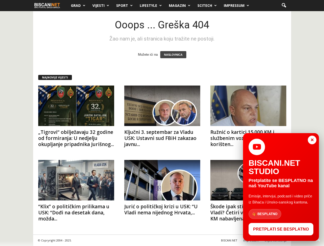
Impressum (234, 5)
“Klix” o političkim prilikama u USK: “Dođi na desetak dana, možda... (73, 212)
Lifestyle (148, 5)
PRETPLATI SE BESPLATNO (281, 229)
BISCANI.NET (229, 240)
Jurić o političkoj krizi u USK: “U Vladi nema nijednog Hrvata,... (161, 209)
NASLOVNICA (173, 54)
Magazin (177, 5)
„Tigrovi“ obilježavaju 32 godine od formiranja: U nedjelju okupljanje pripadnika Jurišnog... (76, 138)
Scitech (204, 5)
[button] (283, 5)
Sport (122, 5)
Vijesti (98, 5)
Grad (76, 5)
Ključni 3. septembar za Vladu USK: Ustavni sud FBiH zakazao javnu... (160, 138)
